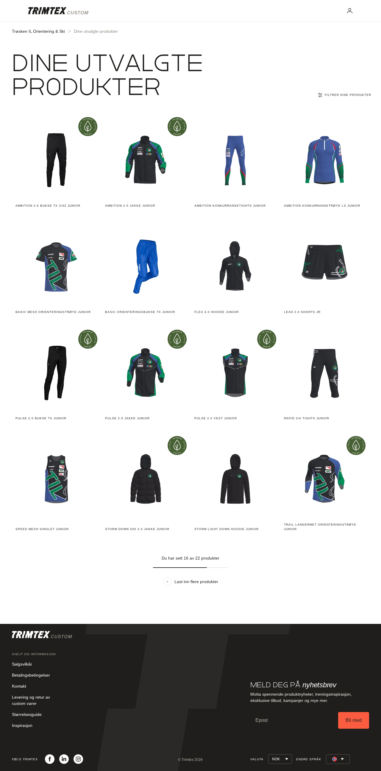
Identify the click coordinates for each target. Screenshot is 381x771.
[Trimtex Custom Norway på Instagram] (78, 759)
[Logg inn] (350, 11)
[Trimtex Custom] (58, 10)
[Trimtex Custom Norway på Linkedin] (64, 759)
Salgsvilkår (22, 664)
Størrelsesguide (27, 714)
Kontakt (19, 686)
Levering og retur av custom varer (31, 700)
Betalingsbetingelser (31, 675)
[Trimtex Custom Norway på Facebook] (49, 759)
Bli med (354, 720)
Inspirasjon (22, 725)
